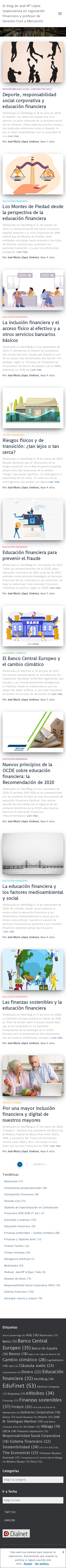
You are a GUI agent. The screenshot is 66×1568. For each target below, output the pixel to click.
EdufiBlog (44, 1379)
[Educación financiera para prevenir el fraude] (33, 520)
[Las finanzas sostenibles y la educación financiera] (33, 969)
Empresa (16, 1393)
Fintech (22, 1407)
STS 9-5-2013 (48, 1447)
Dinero (31, 1372)
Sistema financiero (14, 435)
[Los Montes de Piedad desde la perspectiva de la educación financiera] (33, 174)
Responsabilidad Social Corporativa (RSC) (27, 89)
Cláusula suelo (36, 1365)
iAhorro (45, 1417)
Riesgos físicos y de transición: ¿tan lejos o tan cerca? (31, 446)
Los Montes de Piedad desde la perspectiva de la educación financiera (33, 212)
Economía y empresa (14, 653)
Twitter (9, 1512)
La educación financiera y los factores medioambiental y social (33, 892)
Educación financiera (15, 201)
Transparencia (29, 1457)
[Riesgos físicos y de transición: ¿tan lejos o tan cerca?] (33, 408)
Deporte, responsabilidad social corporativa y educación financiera (29, 100)
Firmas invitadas (14, 1252)
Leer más (13, 136)
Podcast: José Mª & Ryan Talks (22, 1272)
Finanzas (10, 1400)
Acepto (28, 1563)
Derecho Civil (12, 1201)
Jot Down (31, 1426)
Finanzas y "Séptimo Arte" (20, 1239)
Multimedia (11, 1265)
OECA (9, 1431)
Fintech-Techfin (12, 1103)
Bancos (18, 1354)
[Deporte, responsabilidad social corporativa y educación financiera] (33, 62)
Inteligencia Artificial (17, 1259)
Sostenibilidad (21, 1447)
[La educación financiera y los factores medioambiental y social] (33, 853)
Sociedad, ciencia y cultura (20, 1298)
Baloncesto (11, 1181)
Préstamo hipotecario (32, 1431)
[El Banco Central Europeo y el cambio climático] (33, 626)
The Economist (20, 1452)
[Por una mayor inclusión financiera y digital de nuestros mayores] (33, 1075)
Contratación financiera (18, 1194)
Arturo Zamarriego (14, 1335)
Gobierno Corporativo (40, 1412)
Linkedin (9, 1520)
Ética (36, 1461)
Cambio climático (24, 1359)
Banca (10, 1341)
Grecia (9, 1417)
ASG (32, 1335)
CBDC (13, 1366)
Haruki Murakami (26, 1417)
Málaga (50, 1426)
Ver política (42, 1563)
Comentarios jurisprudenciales (22, 1188)
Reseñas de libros (15, 1278)
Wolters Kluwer (18, 1461)
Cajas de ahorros (49, 1354)
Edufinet (19, 1386)
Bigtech (34, 1354)
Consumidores (11, 1372)
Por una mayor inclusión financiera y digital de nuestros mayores (29, 1114)
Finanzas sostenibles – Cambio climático (29, 1232)
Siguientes (39, 1164)
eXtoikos (40, 1393)
